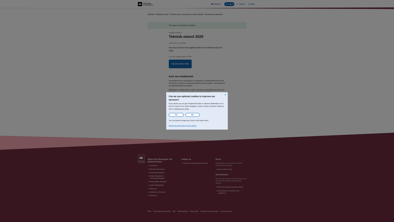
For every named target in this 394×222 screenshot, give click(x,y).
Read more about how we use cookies (182, 126)
